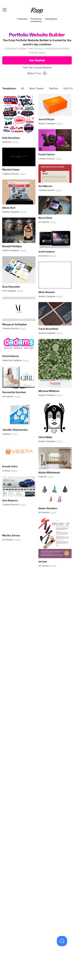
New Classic (36, 88)
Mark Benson (46, 292)
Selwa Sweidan (47, 508)
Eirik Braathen (11, 137)
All (22, 88)
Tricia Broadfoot (48, 328)
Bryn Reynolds (11, 286)
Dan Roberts (10, 500)
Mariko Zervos (11, 535)
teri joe (42, 561)
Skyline (53, 88)
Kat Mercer (45, 186)
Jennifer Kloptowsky (15, 429)
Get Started (37, 60)
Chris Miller (45, 437)
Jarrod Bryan (46, 119)
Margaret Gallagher (14, 324)
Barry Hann (45, 217)
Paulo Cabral (46, 154)
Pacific (15, 142)
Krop (37, 10)
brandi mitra (10, 466)
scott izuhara (46, 251)
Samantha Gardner (14, 392)
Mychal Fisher (11, 169)
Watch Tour (34, 73)
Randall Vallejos (12, 246)
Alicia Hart (8, 207)
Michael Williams (48, 390)
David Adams (10, 356)
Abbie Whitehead (49, 472)
